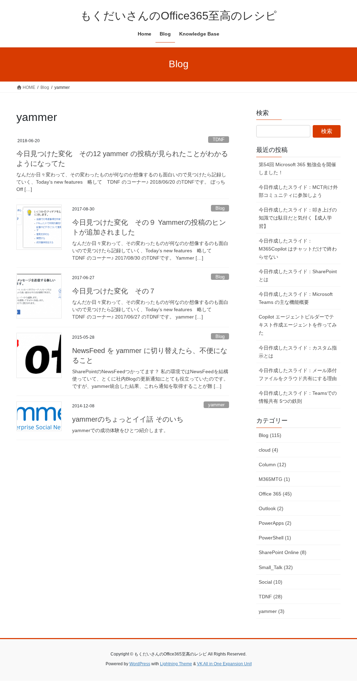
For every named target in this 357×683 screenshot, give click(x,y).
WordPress (139, 663)
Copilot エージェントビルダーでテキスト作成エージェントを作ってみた (298, 325)
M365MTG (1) (274, 479)
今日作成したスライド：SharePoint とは (298, 275)
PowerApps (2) (275, 523)
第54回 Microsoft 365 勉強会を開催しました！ (297, 168)
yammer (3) (271, 611)
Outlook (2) (271, 508)
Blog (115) (270, 435)
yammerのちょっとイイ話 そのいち (127, 419)
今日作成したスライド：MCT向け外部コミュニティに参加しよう (298, 191)
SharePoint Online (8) (282, 552)
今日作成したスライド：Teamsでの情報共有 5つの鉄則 (298, 397)
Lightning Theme (176, 663)
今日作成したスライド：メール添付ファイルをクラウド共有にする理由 (298, 374)
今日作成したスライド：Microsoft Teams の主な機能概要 (296, 298)
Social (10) (270, 582)
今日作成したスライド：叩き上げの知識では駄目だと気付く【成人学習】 (298, 218)
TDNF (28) (270, 596)
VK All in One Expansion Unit (224, 663)
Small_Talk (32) (276, 567)
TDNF (219, 139)
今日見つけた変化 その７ (114, 291)
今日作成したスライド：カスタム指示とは (298, 352)
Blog (220, 208)
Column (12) (272, 464)
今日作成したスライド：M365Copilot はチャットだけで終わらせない (298, 249)
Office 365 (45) (275, 494)
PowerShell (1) (275, 537)
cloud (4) (268, 450)
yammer (216, 404)
